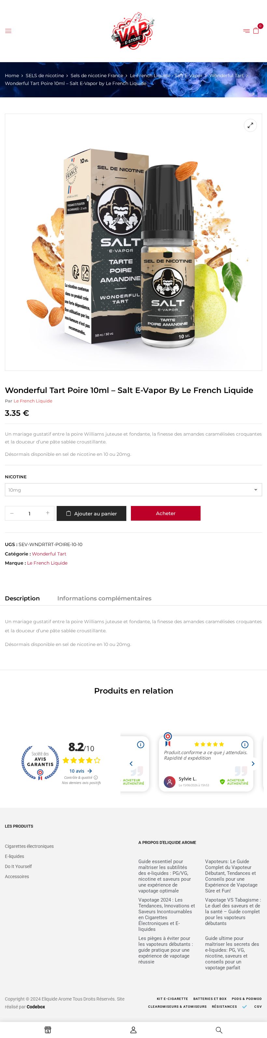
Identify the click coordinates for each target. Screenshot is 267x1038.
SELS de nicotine (45, 75)
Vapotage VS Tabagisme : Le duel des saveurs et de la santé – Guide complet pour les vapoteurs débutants (233, 911)
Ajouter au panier (95, 514)
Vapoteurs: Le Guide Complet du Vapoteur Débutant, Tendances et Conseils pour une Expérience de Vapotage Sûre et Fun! (231, 876)
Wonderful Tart (226, 75)
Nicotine (16, 476)
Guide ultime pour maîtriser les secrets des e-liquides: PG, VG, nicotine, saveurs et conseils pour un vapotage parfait (232, 953)
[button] (256, 30)
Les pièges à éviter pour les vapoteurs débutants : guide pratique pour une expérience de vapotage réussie (165, 950)
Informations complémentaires (104, 598)
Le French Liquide (33, 400)
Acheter (166, 513)
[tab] (22, 599)
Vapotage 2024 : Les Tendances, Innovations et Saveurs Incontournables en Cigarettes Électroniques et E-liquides (166, 914)
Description (22, 598)
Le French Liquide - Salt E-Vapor (166, 75)
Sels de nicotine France (97, 75)
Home (12, 75)
